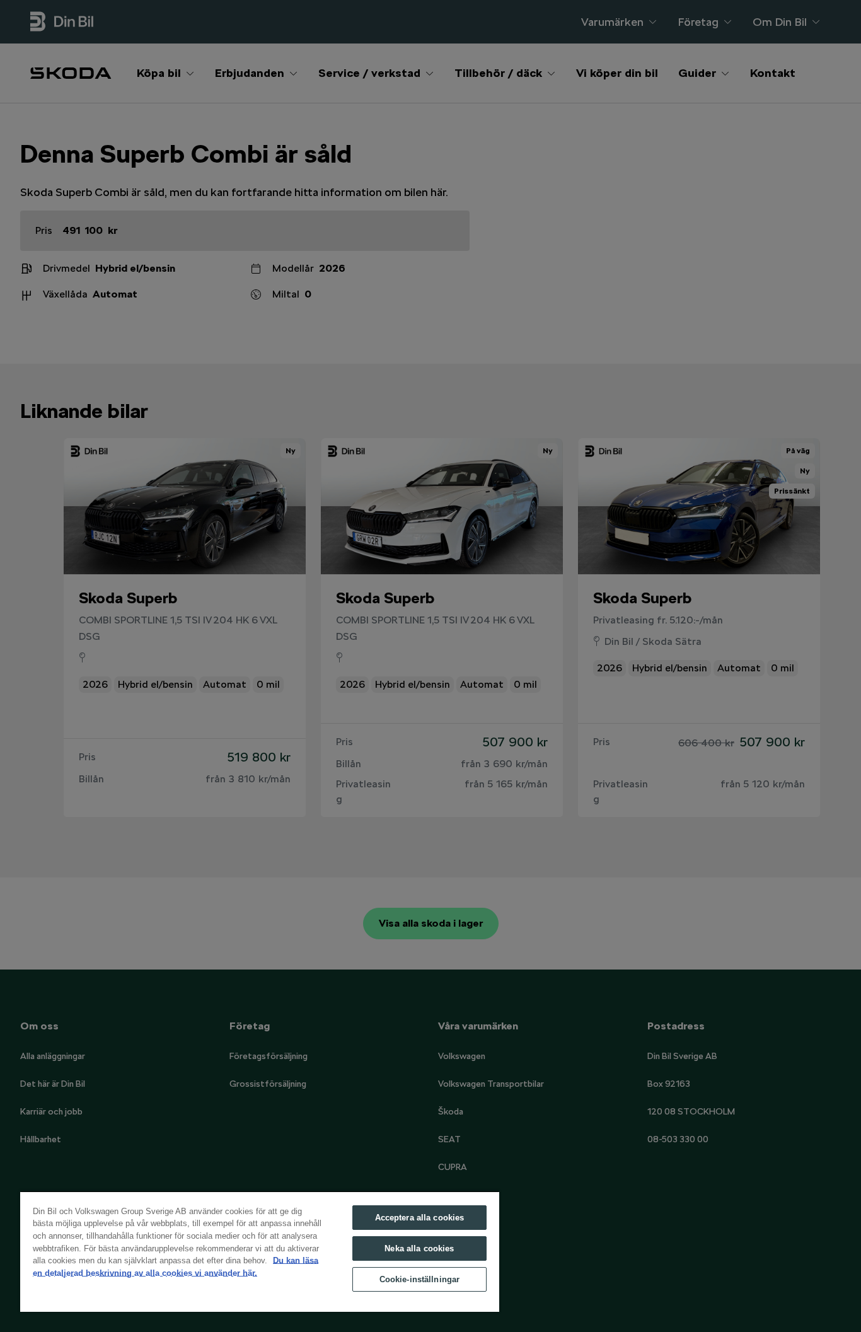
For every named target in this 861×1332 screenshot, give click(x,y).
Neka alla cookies (419, 1248)
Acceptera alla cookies (420, 1217)
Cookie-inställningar (419, 1279)
